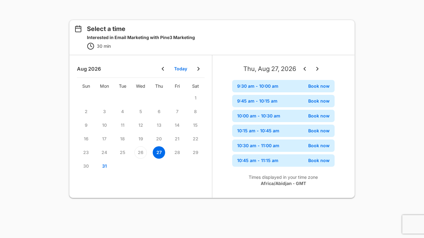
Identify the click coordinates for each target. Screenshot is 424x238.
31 (104, 166)
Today (180, 68)
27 (159, 152)
